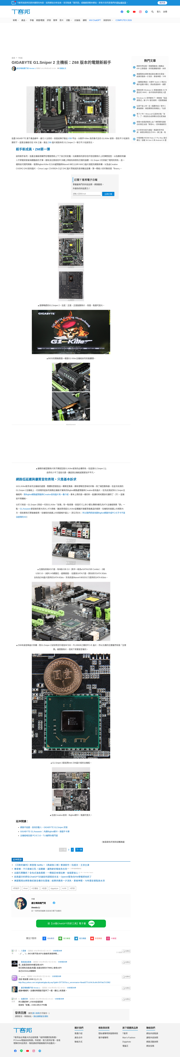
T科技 (20, 58)
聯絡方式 (78, 1042)
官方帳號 (66, 938)
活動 (68, 20)
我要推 (126, 951)
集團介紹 (78, 1033)
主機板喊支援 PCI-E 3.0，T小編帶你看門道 (39, 836)
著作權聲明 (103, 1038)
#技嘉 (44, 888)
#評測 (72, 888)
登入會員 (36, 1013)
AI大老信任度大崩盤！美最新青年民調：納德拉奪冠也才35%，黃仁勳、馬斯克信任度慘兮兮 (151, 132)
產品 (23, 20)
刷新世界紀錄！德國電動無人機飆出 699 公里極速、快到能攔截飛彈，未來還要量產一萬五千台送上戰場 (151, 68)
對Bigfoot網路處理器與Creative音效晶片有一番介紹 (46, 494)
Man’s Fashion (128, 1038)
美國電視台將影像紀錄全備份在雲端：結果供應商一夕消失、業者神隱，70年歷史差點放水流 (59, 880)
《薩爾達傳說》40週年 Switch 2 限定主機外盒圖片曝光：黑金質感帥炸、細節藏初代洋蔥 (152, 84)
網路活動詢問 (152, 1042)
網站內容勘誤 (152, 1033)
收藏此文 (62, 68)
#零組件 (16, 888)
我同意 (162, 3)
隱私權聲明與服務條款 (108, 1033)
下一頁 (79, 850)
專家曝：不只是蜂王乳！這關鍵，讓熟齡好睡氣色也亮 (40, 869)
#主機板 (35, 888)
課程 (85, 20)
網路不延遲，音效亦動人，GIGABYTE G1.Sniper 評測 (43, 827)
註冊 (165, 12)
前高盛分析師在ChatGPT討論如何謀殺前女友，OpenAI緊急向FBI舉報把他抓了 (53, 877)
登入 (159, 12)
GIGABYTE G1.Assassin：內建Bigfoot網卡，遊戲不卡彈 (44, 831)
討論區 (77, 20)
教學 (55, 20)
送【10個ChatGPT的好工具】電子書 (67, 923)
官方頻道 (82, 938)
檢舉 (60, 951)
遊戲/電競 (40, 20)
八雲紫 (23, 951)
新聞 (15, 20)
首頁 (13, 58)
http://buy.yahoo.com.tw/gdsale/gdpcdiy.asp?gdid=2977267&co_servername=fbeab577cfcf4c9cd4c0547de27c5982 (64, 982)
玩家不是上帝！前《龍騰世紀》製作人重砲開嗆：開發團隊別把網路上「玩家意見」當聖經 (151, 108)
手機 (32, 20)
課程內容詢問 (152, 1038)
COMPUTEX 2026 (124, 20)
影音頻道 (98, 938)
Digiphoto (126, 1042)
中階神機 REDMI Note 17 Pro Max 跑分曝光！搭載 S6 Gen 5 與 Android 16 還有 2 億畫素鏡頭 (152, 140)
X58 (70, 138)
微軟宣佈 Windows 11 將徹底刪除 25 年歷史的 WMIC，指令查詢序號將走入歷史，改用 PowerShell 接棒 (152, 92)
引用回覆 (56, 951)
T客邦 (125, 1033)
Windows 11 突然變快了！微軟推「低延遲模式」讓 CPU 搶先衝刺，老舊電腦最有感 (152, 100)
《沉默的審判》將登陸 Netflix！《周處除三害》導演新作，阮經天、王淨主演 (51, 865)
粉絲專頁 (50, 938)
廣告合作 (78, 1038)
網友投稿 (150, 1046)
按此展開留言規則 (40, 1016)
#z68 (64, 888)
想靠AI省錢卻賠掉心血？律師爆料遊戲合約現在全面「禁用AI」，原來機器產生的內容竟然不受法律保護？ (152, 124)
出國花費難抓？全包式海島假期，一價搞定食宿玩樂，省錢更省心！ (47, 873)
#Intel (25, 888)
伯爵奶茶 (24, 999)
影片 (62, 20)
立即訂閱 (108, 194)
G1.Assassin (25, 509)
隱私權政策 (121, 3)
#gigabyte (54, 888)
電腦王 (125, 1046)
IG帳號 (113, 938)
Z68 (49, 142)
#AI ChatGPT (95, 20)
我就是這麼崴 (26, 962)
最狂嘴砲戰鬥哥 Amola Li (26, 68)
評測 (49, 20)
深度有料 (107, 20)
